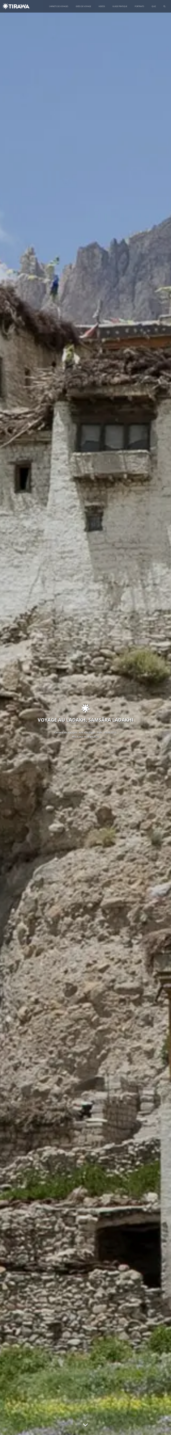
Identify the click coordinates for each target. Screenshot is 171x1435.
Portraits (139, 6)
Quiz (154, 6)
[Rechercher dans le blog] (164, 6)
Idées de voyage (83, 6)
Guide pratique (119, 6)
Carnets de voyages (58, 6)
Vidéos (102, 6)
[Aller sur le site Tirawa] (16, 6)
